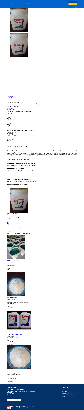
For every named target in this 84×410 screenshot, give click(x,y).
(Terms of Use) (32, 406)
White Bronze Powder (11, 371)
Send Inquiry (10, 96)
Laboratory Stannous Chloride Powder (15, 334)
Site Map (63, 396)
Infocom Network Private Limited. (23, 407)
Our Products (64, 393)
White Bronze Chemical (12, 297)
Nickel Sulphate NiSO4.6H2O (13, 260)
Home (9, 98)
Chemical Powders (11, 101)
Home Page (64, 389)
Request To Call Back (10, 97)
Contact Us (63, 394)
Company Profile (64, 391)
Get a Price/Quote (10, 108)
